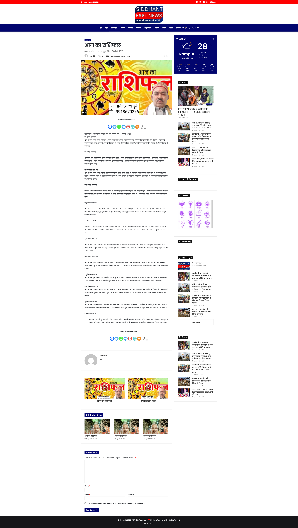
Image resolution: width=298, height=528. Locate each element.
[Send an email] (94, 56)
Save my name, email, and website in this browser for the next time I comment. (115, 503)
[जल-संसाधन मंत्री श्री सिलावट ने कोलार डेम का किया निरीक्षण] (184, 151)
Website (131, 495)
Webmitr (177, 520)
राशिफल (178, 28)
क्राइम (123, 28)
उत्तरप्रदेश (114, 28)
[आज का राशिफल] (97, 426)
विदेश (106, 28)
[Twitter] (114, 125)
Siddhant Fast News (157, 520)
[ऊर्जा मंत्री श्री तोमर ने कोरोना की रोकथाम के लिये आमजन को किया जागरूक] (184, 276)
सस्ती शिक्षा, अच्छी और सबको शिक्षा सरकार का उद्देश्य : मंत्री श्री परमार (202, 161)
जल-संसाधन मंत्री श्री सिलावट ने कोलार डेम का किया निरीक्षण (201, 150)
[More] (137, 125)
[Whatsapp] (119, 125)
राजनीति (130, 28)
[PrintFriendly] (133, 125)
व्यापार (171, 28)
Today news (197, 263)
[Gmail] (128, 125)
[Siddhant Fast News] (149, 14)
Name (87, 486)
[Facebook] (110, 125)
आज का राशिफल (91, 436)
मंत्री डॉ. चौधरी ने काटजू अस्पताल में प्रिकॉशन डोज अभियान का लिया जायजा (201, 125)
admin (91, 56)
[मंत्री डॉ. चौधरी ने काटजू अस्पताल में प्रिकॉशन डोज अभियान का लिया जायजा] (184, 126)
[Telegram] (124, 125)
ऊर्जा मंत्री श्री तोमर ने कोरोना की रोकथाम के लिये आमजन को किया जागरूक (194, 112)
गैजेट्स (164, 28)
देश (101, 28)
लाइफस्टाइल (148, 28)
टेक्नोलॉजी (138, 28)
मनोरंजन (157, 28)
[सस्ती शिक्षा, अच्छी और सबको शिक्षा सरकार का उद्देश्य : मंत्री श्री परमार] (184, 162)
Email (87, 495)
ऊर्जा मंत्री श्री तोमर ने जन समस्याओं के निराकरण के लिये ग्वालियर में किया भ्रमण (201, 138)
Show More (195, 322)
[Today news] (184, 266)
